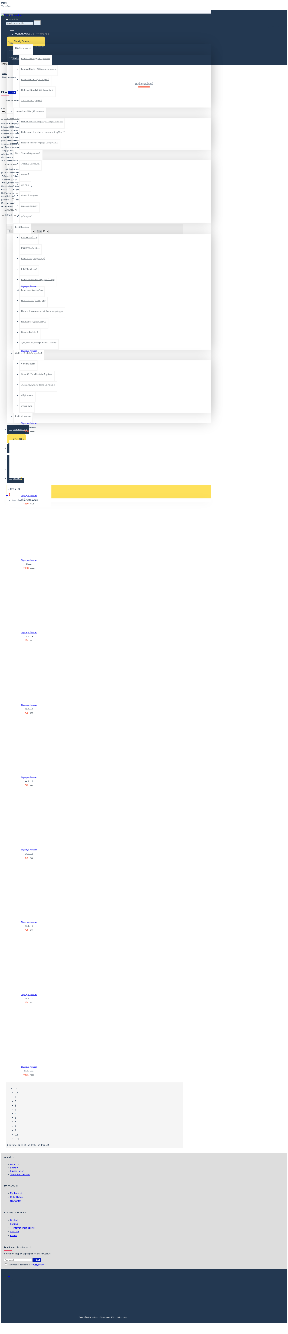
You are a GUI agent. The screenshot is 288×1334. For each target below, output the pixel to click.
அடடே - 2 (29, 709)
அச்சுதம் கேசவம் (29, 427)
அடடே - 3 (29, 781)
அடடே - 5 (29, 926)
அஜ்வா (29, 564)
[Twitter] (11, 1284)
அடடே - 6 (29, 998)
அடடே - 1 (29, 636)
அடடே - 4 (29, 853)
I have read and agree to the (25, 1265)
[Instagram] (11, 1292)
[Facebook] (11, 1277)
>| (18, 1138)
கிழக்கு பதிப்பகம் (29, 286)
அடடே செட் (29, 1071)
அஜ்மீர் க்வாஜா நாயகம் (29, 499)
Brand (4, 73)
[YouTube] (11, 1299)
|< (17, 1088)
